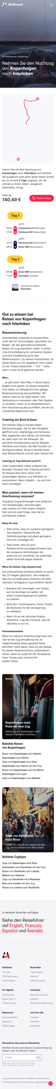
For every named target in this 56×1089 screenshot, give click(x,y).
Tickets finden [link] (43, 198)
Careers (34, 999)
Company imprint (10, 1078)
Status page (8, 1025)
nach (15, 757)
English (16, 925)
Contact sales (9, 1003)
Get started (8, 994)
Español (10, 931)
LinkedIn (34, 1017)
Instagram (35, 1025)
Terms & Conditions (27, 1078)
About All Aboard (39, 994)
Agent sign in (9, 999)
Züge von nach (19, 761)
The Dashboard (10, 976)
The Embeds (8, 980)
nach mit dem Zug (21, 765)
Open (51, 5)
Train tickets (36, 972)
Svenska (35, 931)
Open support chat (50, 1083)
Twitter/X (34, 1021)
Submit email (38, 1057)
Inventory (7, 1021)
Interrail (34, 976)
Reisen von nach (21, 753)
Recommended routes (41, 1003)
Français (33, 925)
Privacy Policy (43, 1078)
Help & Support (38, 980)
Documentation (10, 1017)
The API (6, 972)
